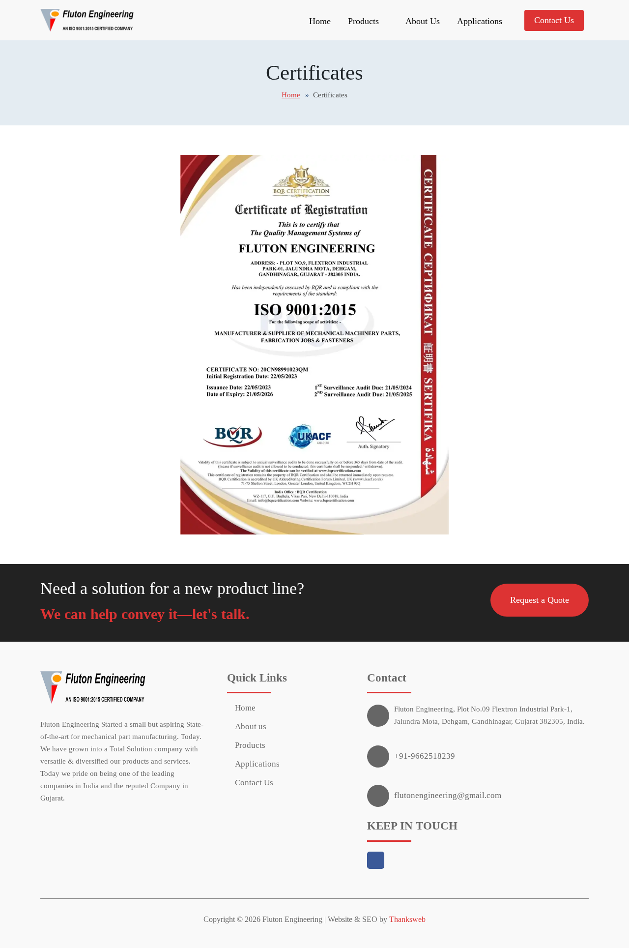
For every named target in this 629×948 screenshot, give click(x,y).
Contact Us (554, 20)
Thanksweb (407, 919)
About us (250, 726)
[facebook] (378, 861)
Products (250, 745)
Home (320, 21)
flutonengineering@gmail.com (447, 795)
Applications (479, 21)
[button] (539, 600)
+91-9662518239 (424, 756)
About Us (422, 21)
